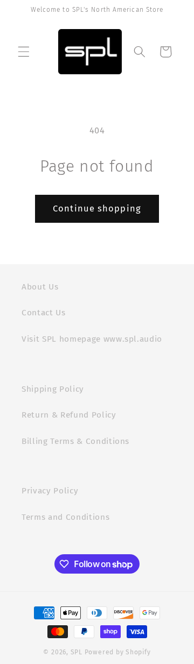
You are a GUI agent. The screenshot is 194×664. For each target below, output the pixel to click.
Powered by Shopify (118, 652)
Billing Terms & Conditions (75, 441)
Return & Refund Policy (69, 415)
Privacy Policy (50, 491)
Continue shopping (97, 208)
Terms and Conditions (65, 517)
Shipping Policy (53, 389)
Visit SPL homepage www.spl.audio (92, 339)
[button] (24, 52)
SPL (76, 652)
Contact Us (44, 312)
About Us (40, 287)
